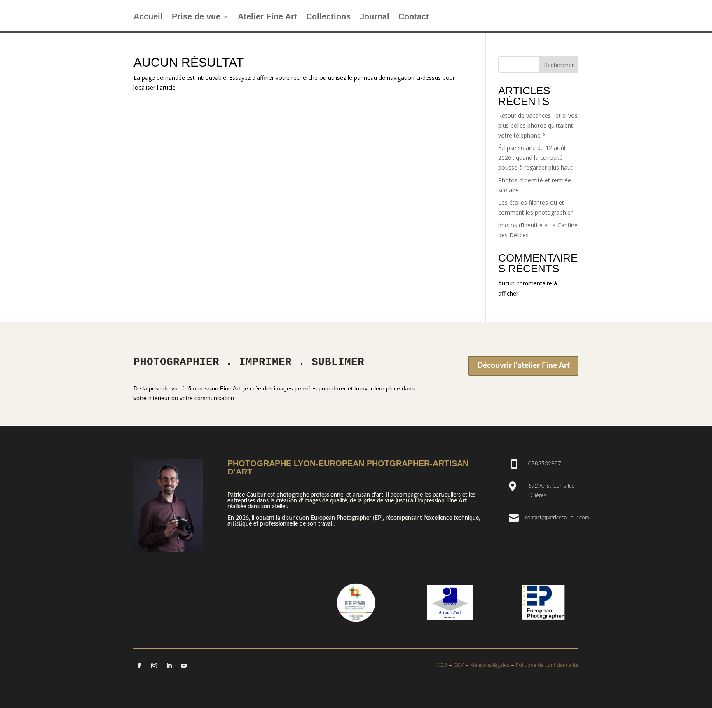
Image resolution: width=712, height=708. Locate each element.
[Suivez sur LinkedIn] (169, 665)
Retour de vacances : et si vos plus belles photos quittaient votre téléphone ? (538, 125)
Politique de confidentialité (547, 664)
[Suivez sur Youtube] (184, 665)
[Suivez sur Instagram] (154, 665)
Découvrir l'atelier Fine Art (523, 365)
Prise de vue (196, 17)
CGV (459, 664)
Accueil (148, 17)
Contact (413, 17)
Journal (374, 17)
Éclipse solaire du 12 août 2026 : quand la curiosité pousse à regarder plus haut (535, 157)
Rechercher (559, 65)
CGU (441, 664)
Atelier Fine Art (267, 17)
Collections (328, 17)
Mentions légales (489, 664)
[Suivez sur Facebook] (139, 665)
